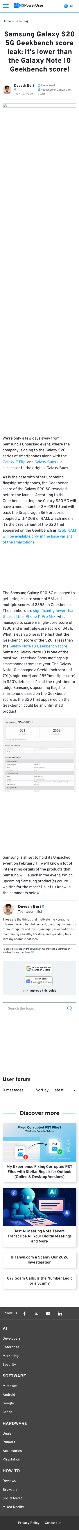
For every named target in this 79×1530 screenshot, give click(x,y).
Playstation (11, 1459)
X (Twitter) (36, 1314)
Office (7, 1412)
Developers (12, 1339)
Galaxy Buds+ (46, 462)
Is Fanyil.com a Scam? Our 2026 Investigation (39, 1260)
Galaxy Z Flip (14, 462)
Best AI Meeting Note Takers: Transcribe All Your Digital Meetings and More (39, 1236)
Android (9, 1395)
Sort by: (43, 1090)
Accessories (12, 1451)
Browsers (10, 1490)
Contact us (53, 1523)
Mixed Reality (13, 1507)
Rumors (9, 1442)
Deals (7, 1434)
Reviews (9, 1481)
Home (7, 21)
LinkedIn (60, 1314)
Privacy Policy (29, 1523)
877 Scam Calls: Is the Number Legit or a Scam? (39, 1281)
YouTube (48, 1314)
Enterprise (11, 1347)
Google (8, 1403)
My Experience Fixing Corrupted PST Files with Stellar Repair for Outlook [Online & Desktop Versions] (39, 1172)
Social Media (12, 1498)
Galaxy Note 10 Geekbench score (38, 646)
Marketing (11, 1356)
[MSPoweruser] (28, 6)
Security (9, 1365)
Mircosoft (10, 1386)
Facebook (24, 1314)
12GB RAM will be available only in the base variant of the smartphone (39, 536)
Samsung (21, 21)
